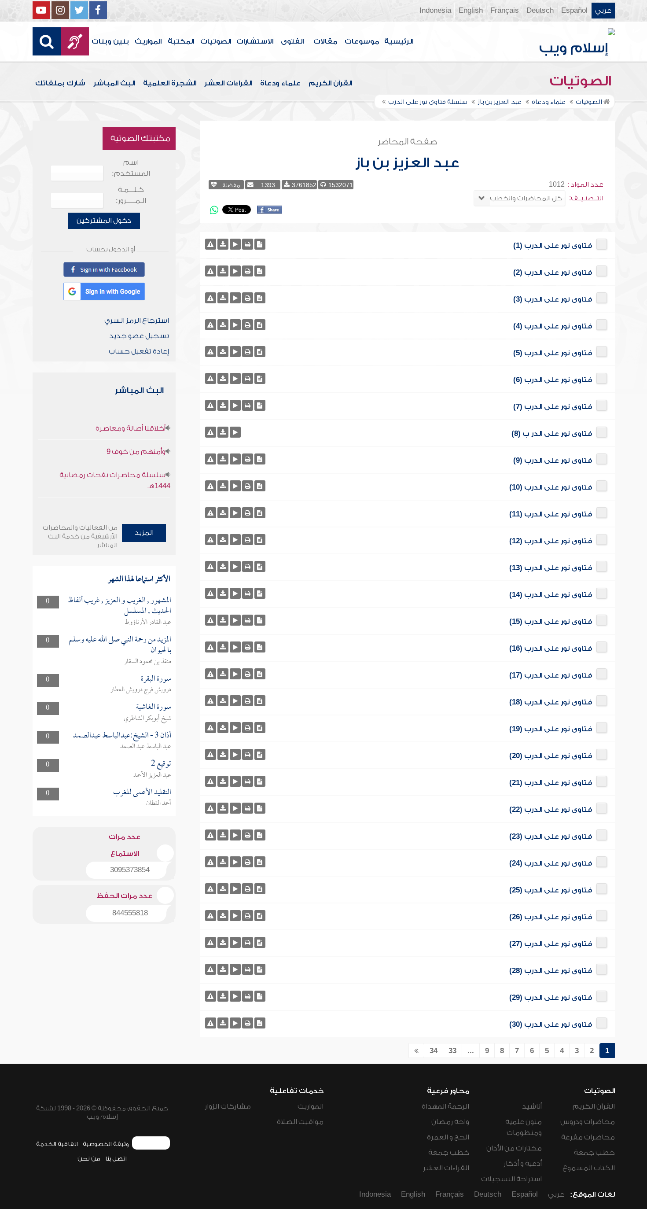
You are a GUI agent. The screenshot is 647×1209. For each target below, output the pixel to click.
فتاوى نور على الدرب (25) (550, 890)
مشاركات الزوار (228, 1106)
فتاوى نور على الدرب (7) (552, 407)
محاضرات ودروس (587, 1122)
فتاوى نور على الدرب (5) (552, 353)
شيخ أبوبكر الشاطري (147, 718)
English (471, 11)
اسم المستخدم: (131, 167)
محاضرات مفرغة (588, 1137)
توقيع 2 (161, 764)
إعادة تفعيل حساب (139, 351)
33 (452, 1051)
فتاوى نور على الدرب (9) (552, 460)
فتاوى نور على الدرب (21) (550, 783)
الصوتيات (215, 41)
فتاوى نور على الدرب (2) (552, 272)
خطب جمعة (594, 1153)
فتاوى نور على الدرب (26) (550, 917)
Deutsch (540, 11)
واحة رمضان (450, 1122)
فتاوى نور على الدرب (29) (550, 998)
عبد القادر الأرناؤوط (148, 623)
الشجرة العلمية (169, 83)
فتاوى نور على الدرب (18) (550, 702)
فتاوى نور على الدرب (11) (550, 514)
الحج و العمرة (448, 1137)
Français (504, 11)
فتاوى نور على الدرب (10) (550, 487)
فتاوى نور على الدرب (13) (550, 568)
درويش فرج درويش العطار (140, 690)
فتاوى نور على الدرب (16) (550, 648)
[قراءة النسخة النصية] (259, 244)
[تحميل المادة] (222, 244)
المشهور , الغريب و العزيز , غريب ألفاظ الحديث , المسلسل (119, 606)
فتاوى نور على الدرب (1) (552, 246)
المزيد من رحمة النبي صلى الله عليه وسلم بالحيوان (120, 645)
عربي (603, 11)
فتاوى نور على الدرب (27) (550, 944)
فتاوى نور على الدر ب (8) (551, 434)
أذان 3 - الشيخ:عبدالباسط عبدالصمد (122, 736)
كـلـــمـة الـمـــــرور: (131, 195)
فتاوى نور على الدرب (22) (550, 810)
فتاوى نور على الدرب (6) (552, 380)
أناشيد (532, 1106)
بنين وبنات (110, 41)
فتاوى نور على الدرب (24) (550, 863)
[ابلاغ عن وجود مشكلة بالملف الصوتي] (210, 244)
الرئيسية (398, 41)
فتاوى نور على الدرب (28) (550, 971)
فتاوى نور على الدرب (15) (550, 622)
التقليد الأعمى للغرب (142, 792)
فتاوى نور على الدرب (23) (550, 836)
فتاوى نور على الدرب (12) (550, 541)
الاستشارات (254, 41)
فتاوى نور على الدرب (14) (550, 595)
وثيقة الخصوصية (106, 1144)
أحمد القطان (158, 803)
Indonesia (435, 11)
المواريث (148, 41)
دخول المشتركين (104, 221)
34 (433, 1051)
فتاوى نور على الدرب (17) (550, 675)
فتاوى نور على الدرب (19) (550, 729)
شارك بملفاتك (60, 83)
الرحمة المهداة (445, 1106)
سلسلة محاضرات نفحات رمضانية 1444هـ (114, 480)
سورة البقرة (156, 679)
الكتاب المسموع (588, 1168)
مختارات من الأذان (514, 1148)
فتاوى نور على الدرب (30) (550, 1024)
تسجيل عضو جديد (139, 336)
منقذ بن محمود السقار (147, 662)
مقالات (325, 41)
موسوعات (362, 41)
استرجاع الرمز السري (136, 320)
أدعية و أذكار (523, 1164)
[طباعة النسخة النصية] (247, 244)
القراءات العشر (228, 83)
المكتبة (181, 41)
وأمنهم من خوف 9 (136, 452)
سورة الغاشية (153, 707)
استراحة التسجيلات (511, 1179)
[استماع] (235, 244)
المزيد (144, 533)
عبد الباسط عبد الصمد (145, 747)
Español (574, 11)
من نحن (88, 1158)
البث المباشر (114, 83)
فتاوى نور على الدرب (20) (550, 756)
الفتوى (292, 41)
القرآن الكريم (330, 83)
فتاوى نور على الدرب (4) (552, 326)
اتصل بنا (116, 1158)
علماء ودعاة (280, 83)
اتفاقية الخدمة (57, 1144)
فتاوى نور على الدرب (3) (552, 299)
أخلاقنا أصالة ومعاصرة (130, 428)
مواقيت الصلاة (300, 1122)
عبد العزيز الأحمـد (152, 775)
